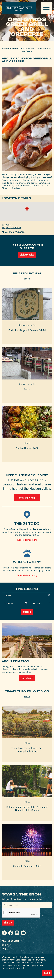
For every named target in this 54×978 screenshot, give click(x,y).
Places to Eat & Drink (27, 48)
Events (6, 945)
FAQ (4, 949)
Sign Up (8, 922)
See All (27, 278)
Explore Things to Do (27, 539)
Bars (27, 443)
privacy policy (8, 965)
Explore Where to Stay (27, 575)
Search (27, 612)
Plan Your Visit (13, 48)
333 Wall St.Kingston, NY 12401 (11, 226)
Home (4, 48)
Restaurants (27, 325)
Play (27, 743)
